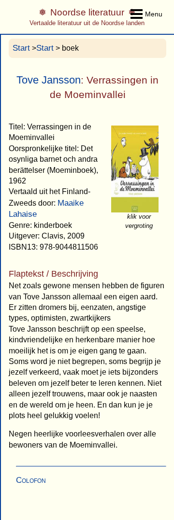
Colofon (31, 480)
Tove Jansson (48, 80)
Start (21, 48)
